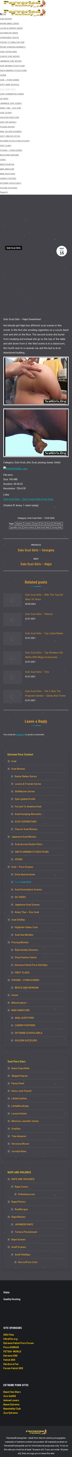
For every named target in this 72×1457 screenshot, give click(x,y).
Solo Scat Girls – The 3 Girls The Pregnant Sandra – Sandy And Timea (45, 693)
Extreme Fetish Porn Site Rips (31, 965)
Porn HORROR (11, 1347)
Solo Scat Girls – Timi (37, 671)
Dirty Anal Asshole (25, 874)
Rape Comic (21, 1186)
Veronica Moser (20, 1143)
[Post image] (12, 600)
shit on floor (29, 527)
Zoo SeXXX (9, 1396)
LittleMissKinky (20, 1106)
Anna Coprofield (20, 1068)
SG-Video (57, 524)
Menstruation (18, 1002)
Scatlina (15, 1128)
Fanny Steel (17, 1083)
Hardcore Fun (11, 1364)
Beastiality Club (12, 1408)
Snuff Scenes (18, 1247)
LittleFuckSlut (19, 1098)
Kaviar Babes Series (26, 776)
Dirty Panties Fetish (26, 957)
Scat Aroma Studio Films (28, 844)
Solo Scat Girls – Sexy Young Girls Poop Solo (28, 499)
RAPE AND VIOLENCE (22, 1179)
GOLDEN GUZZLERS (26, 1040)
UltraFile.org (10, 1339)
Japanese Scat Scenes (27, 904)
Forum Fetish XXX (13, 1368)
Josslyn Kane (18, 1151)
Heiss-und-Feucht (21, 1091)
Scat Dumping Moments (28, 814)
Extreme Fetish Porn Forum (18, 1343)
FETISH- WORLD (12, 1351)
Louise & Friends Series (28, 784)
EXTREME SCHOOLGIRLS (28, 1033)
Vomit (14, 995)
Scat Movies (18, 768)
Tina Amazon (18, 1136)
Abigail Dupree (19, 1076)
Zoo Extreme (10, 1413)
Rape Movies (18, 1217)
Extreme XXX (10, 1355)
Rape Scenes (18, 1239)
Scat (49, 524)
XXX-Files (8, 1334)
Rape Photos (18, 1201)
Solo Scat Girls (14, 248)
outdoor (28, 524)
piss (36, 524)
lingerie (19, 524)
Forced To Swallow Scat (28, 806)
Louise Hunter (19, 1113)
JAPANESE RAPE (24, 1224)
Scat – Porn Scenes (22, 867)
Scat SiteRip (18, 919)
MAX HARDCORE (20, 1010)
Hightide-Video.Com (26, 927)
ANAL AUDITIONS (24, 1017)
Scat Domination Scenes (28, 889)
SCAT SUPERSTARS (26, 821)
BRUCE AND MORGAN (27, 987)
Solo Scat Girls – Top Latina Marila (44, 633)
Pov (42, 524)
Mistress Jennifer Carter (25, 1121)
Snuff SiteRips (22, 1254)
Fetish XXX (9, 1360)
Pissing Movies (20, 942)
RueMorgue (21, 1209)
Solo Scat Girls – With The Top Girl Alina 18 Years (44, 597)
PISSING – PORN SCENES (25, 980)
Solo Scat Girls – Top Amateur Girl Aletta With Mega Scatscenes (44, 655)
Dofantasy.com (26, 1194)
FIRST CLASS (22, 972)
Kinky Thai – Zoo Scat (27, 912)
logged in (20, 734)
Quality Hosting (11, 1299)
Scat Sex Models (24, 934)
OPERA (18, 859)
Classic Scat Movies (26, 829)
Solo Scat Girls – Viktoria (39, 614)
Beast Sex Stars (12, 1392)
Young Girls (56, 527)
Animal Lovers (11, 1400)
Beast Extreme (11, 1404)
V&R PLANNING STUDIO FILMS (32, 851)
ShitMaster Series (25, 791)
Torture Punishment (26, 1232)
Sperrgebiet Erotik (25, 799)
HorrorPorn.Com (27, 1262)
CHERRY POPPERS (25, 1025)
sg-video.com (15, 527)
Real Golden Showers (26, 950)
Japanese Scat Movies (23, 836)
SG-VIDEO (20, 897)
